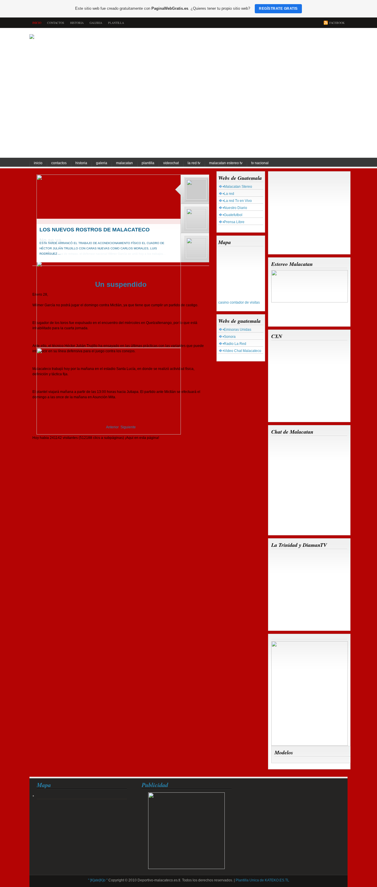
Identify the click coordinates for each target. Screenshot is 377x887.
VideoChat (171, 163)
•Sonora (229, 337)
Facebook (337, 23)
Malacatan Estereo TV (225, 163)
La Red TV (194, 163)
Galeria (96, 23)
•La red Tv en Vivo (237, 201)
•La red (228, 194)
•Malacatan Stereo (237, 187)
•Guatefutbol (232, 215)
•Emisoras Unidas (237, 330)
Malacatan (124, 163)
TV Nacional (260, 163)
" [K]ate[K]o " (98, 880)
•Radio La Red (234, 344)
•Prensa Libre (233, 222)
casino (223, 302)
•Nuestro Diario (235, 208)
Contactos (55, 23)
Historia (77, 23)
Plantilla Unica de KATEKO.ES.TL (262, 880)
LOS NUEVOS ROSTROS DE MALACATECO (94, 230)
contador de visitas (245, 302)
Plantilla (116, 23)
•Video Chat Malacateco (242, 351)
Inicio (38, 163)
